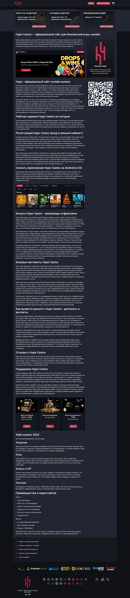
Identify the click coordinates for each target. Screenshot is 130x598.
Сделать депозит (38, 26)
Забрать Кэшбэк (73, 26)
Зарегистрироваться (105, 26)
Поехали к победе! (100, 63)
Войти (91, 3)
